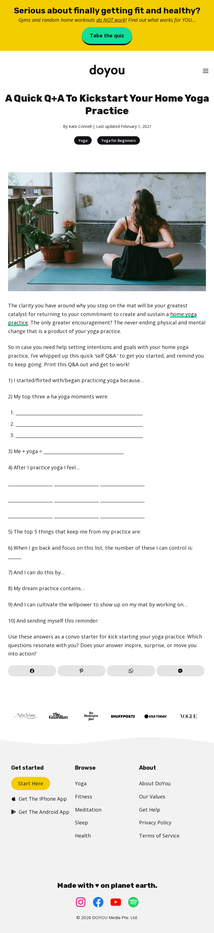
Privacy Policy (155, 822)
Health (83, 835)
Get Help (149, 809)
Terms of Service (159, 835)
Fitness (83, 796)
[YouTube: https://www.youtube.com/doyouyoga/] (116, 902)
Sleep (81, 822)
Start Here (30, 783)
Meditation (88, 809)
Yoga (82, 140)
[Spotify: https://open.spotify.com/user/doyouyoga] (133, 902)
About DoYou (155, 783)
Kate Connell (80, 126)
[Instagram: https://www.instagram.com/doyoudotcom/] (80, 902)
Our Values (152, 796)
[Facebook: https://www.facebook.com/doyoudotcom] (98, 902)
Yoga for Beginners (118, 140)
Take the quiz (107, 35)
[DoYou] (106, 71)
